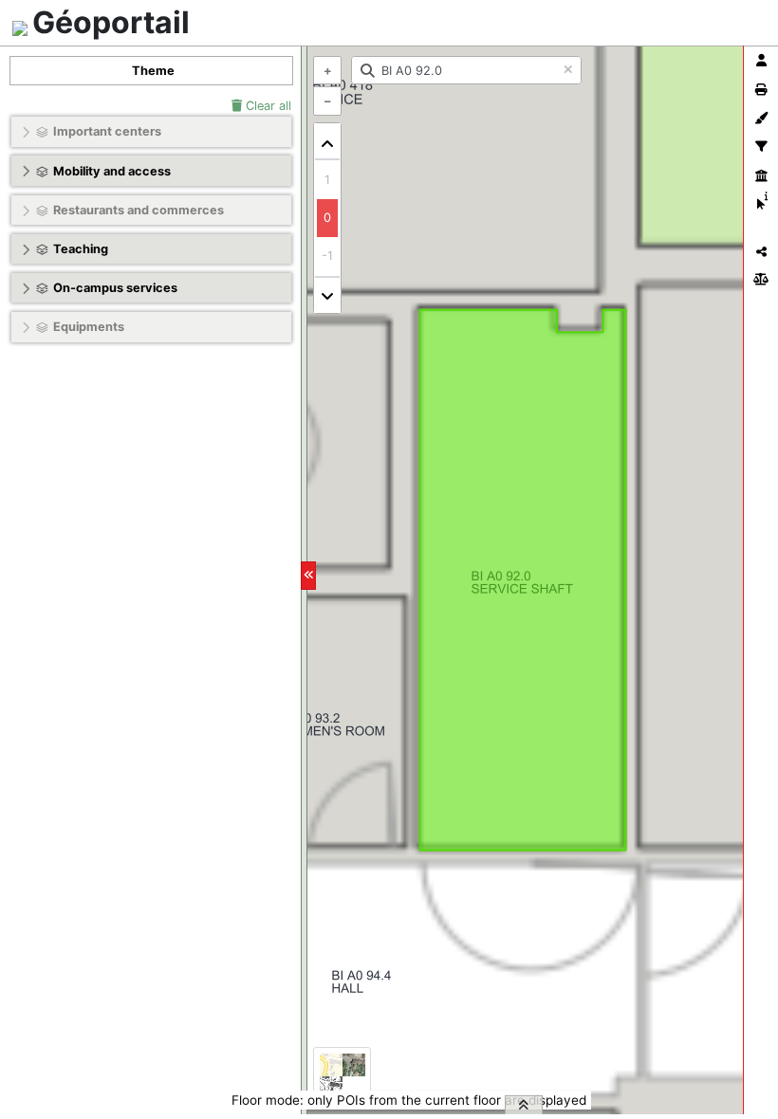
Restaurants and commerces (138, 210)
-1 (327, 255)
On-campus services (115, 288)
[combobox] (466, 70)
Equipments (88, 327)
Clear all (266, 106)
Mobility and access (112, 171)
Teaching (80, 249)
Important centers (107, 131)
